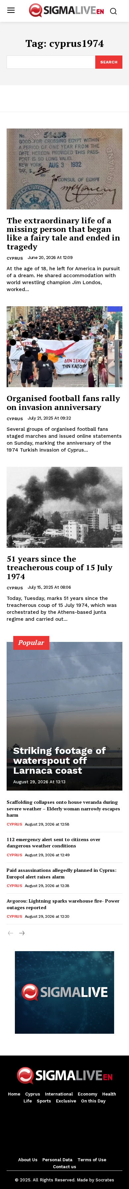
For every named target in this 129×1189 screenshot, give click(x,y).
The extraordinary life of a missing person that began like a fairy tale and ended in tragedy (63, 233)
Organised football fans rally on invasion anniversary (63, 402)
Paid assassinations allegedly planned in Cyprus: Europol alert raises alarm (61, 873)
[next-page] (21, 933)
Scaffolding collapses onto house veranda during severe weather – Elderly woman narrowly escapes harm (63, 808)
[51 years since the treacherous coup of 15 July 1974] (64, 507)
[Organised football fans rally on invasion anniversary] (64, 346)
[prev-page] (11, 933)
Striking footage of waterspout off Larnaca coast (59, 760)
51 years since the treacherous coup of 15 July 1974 (59, 567)
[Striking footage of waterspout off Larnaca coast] (64, 716)
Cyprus (15, 258)
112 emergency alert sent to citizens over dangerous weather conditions (53, 842)
